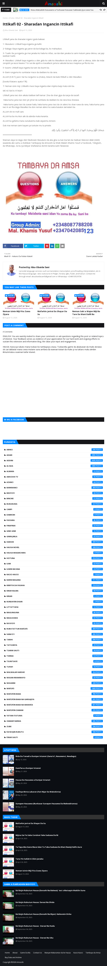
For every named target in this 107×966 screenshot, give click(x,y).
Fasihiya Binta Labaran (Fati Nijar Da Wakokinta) (38, 791)
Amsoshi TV (51, 476)
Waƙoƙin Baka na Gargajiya (51, 699)
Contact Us (37, 953)
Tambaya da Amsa (93, 953)
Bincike (51, 498)
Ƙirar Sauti (51, 737)
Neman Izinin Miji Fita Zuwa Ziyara (16, 313)
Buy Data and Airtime (13, 957)
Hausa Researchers (51, 552)
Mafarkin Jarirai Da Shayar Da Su (52, 313)
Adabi (51, 455)
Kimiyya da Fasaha (51, 585)
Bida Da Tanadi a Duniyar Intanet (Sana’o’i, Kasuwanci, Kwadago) (46, 756)
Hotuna (51, 558)
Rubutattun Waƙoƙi (51, 628)
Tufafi (51, 666)
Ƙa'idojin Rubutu (51, 732)
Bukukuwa (51, 504)
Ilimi (51, 563)
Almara (51, 471)
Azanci (51, 482)
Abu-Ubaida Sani (11, 30)
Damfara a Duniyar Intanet (28, 768)
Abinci (51, 449)
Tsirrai (51, 656)
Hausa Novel (51, 547)
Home (5, 18)
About (15, 953)
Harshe (51, 542)
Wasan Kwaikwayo (51, 677)
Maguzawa (51, 618)
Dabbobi (51, 514)
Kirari (51, 596)
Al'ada (11, 18)
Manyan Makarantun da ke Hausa (58, 953)
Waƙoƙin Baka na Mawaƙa (51, 704)
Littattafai (51, 607)
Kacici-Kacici (51, 574)
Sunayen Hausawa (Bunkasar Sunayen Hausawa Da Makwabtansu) (46, 803)
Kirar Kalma (51, 590)
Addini (51, 460)
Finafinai (51, 525)
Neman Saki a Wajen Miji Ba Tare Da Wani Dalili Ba (86, 313)
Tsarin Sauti (51, 650)
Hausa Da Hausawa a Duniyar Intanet (33, 780)
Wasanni (51, 683)
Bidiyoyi (51, 493)
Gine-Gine (51, 531)
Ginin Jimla (51, 536)
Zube (51, 726)
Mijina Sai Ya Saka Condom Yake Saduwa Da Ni (37, 835)
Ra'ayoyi (51, 623)
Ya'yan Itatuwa (51, 715)
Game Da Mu (25, 953)
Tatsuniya (51, 645)
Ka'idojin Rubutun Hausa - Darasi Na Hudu (35, 926)
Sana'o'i (51, 634)
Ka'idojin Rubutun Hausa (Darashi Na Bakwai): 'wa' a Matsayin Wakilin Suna (50, 890)
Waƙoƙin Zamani (51, 710)
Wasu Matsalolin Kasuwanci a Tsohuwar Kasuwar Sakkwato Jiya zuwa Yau (62, 9)
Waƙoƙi (51, 688)
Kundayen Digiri (51, 601)
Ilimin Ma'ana (51, 569)
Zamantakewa (51, 721)
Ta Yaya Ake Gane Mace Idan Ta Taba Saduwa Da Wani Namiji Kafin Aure (49, 847)
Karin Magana (51, 580)
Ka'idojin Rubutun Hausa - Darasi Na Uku (34, 937)
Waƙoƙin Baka (51, 694)
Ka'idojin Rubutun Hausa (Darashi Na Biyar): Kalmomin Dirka (43, 914)
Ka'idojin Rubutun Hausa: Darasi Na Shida (35, 902)
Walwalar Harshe (51, 672)
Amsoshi (20, 962)
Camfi (51, 509)
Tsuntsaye (51, 661)
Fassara (51, 520)
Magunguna (51, 612)
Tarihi (51, 639)
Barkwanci (51, 487)
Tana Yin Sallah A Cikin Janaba (29, 859)
